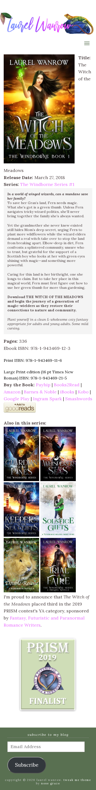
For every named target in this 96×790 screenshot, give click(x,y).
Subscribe (26, 765)
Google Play (17, 398)
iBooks (67, 392)
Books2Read (67, 385)
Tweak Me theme (77, 780)
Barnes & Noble (40, 392)
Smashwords (78, 398)
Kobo (83, 392)
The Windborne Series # (47, 184)
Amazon (12, 392)
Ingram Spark (47, 398)
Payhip (43, 385)
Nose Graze (50, 783)
